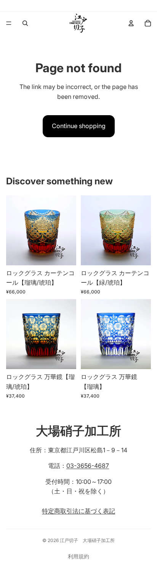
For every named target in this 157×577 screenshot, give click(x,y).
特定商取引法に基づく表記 (78, 511)
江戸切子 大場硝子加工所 (87, 540)
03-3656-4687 (87, 465)
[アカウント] (131, 23)
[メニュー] (9, 23)
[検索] (25, 23)
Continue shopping (79, 126)
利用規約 (78, 556)
